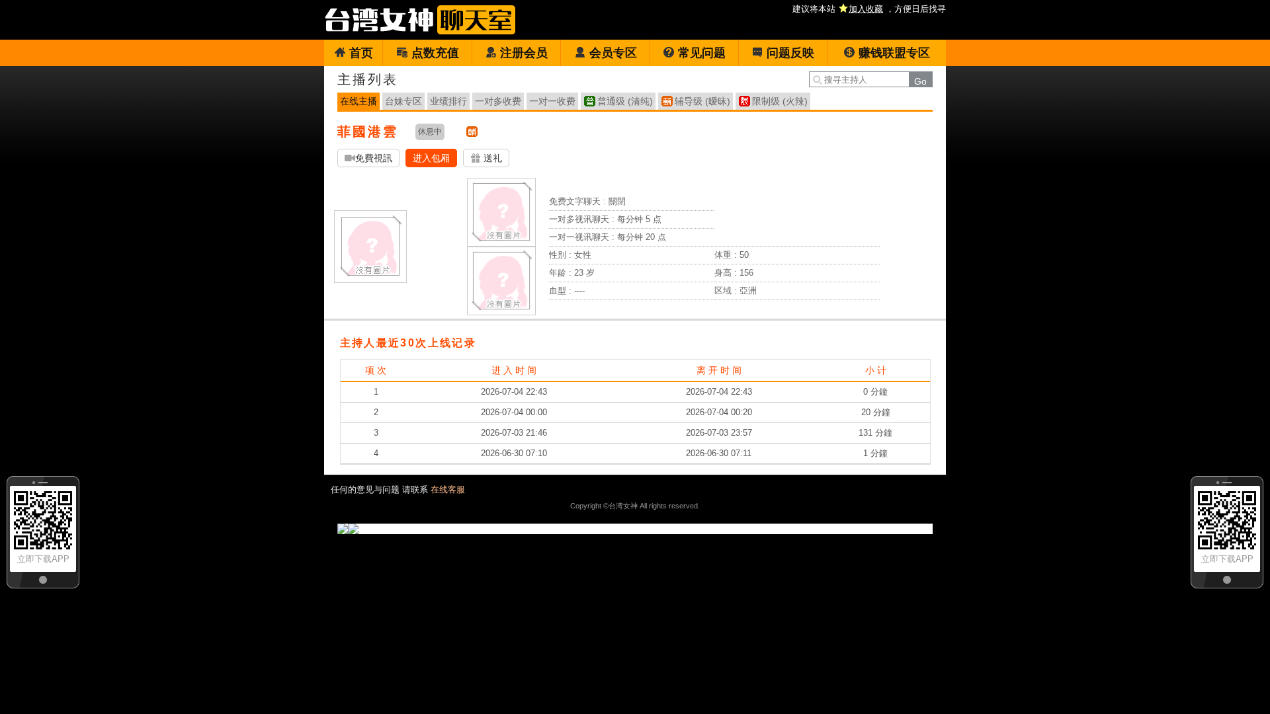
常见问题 (702, 53)
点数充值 (435, 53)
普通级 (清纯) (625, 101)
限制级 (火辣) (780, 101)
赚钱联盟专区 (894, 53)
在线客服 (448, 490)
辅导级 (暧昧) (702, 101)
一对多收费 (498, 101)
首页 (361, 53)
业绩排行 (448, 101)
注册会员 (524, 53)
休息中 (430, 131)
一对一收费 (552, 101)
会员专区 (613, 53)
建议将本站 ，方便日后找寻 (869, 9)
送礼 (491, 158)
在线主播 (358, 101)
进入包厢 (431, 158)
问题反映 (790, 53)
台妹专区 (403, 101)
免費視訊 (373, 158)
